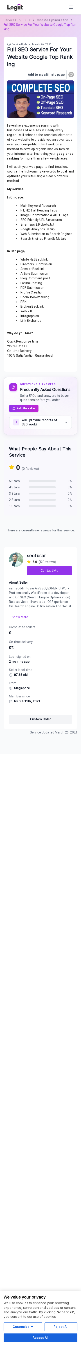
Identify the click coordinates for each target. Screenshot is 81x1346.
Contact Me (49, 570)
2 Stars (14, 500)
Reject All (61, 1327)
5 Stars (14, 481)
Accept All (41, 1338)
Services (10, 20)
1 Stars (14, 506)
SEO (27, 20)
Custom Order (40, 719)
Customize (21, 1327)
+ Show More (18, 617)
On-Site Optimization (52, 20)
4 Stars (14, 487)
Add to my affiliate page (46, 74)
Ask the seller (26, 408)
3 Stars (14, 493)
